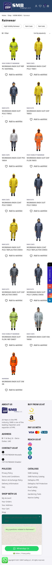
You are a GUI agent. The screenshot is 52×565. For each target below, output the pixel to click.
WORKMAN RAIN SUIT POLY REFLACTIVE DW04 (12, 248)
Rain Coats (29, 26)
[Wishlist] (40, 6)
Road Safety (32, 487)
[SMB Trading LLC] (19, 6)
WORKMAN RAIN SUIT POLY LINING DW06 (36, 293)
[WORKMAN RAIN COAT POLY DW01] (13, 184)
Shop (9, 15)
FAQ (3, 487)
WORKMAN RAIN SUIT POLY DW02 (36, 203)
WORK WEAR (17, 15)
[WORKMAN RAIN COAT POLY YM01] (38, 48)
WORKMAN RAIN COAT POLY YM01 (36, 67)
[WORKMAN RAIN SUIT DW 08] (13, 363)
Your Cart (5, 509)
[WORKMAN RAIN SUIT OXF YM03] (38, 93)
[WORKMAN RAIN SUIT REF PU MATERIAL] (13, 48)
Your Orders (7, 501)
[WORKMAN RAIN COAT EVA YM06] (38, 319)
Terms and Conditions (11, 476)
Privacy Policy (7, 473)
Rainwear (5, 378)
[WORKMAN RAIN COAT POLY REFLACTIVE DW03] (38, 229)
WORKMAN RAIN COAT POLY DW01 (11, 203)
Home (4, 15)
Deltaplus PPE (33, 480)
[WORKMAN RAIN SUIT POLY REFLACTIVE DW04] (13, 229)
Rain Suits (41, 26)
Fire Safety (32, 490)
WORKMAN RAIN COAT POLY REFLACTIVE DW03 (37, 248)
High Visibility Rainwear (12, 26)
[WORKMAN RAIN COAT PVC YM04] (13, 140)
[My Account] (36, 6)
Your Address (7, 505)
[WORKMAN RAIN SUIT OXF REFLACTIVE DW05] (13, 274)
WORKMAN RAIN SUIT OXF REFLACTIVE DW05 (13, 293)
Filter (6, 33)
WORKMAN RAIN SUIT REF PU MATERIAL (13, 67)
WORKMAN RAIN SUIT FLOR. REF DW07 (11, 337)
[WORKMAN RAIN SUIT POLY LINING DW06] (38, 274)
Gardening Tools (34, 494)
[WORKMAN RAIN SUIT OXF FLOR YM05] (38, 140)
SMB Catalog (33, 473)
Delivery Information (10, 483)
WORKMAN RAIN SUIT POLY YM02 (11, 112)
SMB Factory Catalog (36, 476)
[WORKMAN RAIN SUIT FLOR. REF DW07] (13, 319)
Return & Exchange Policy (12, 480)
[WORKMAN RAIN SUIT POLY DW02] (38, 184)
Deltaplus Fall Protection (38, 483)
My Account (6, 498)
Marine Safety (33, 497)
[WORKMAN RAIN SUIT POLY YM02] (13, 93)
